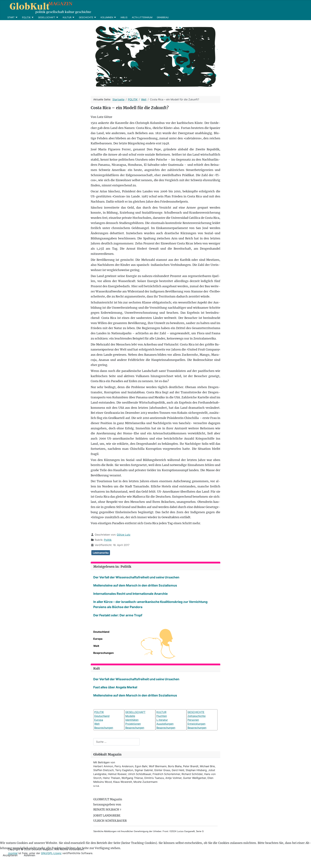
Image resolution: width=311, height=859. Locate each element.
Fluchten (161, 716)
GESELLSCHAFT (46, 17)
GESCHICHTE (86, 17)
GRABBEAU (163, 17)
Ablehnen (29, 855)
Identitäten (131, 719)
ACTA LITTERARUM (142, 17)
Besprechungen (103, 652)
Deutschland (101, 631)
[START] (16, 17)
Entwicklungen (196, 723)
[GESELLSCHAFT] (56, 17)
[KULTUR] (73, 17)
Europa (97, 638)
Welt (96, 645)
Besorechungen (103, 727)
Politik (108, 539)
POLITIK (26, 17)
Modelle (130, 716)
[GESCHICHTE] (94, 17)
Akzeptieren (10, 855)
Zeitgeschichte (197, 716)
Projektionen (133, 723)
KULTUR (67, 17)
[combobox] (116, 741)
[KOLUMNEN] (114, 17)
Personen (193, 719)
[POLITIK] (32, 17)
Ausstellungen (164, 723)
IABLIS (124, 17)
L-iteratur (162, 719)
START (11, 17)
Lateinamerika (101, 552)
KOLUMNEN (107, 17)
